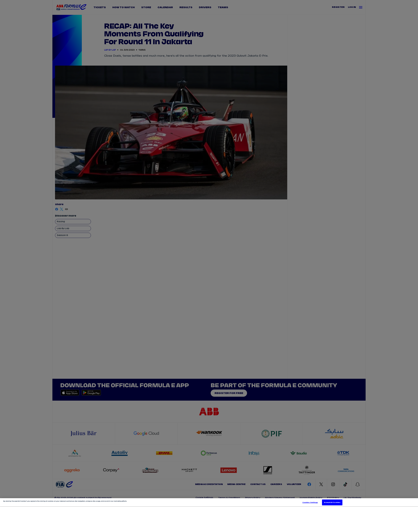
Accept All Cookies (332, 502)
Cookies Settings (310, 502)
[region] (209, 502)
